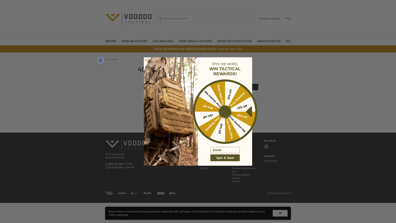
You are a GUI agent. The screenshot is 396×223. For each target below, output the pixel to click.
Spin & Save (225, 158)
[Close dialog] (100, 60)
